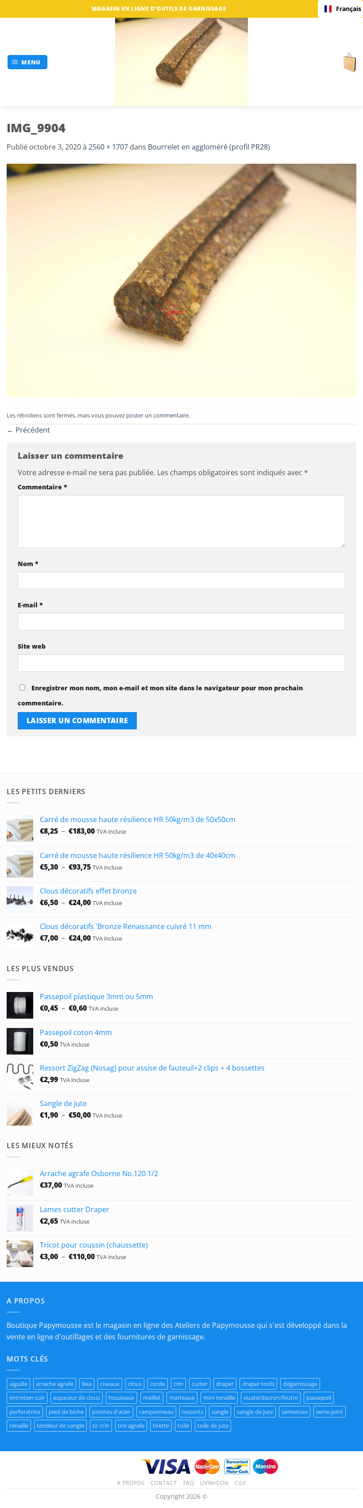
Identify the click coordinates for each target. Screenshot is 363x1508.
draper (225, 1384)
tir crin (101, 1425)
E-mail (30, 605)
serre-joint (329, 1412)
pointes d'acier (111, 1412)
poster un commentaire (157, 415)
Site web (32, 646)
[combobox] (340, 9)
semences (295, 1412)
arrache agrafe (54, 1384)
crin (178, 1384)
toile (183, 1425)
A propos (130, 1483)
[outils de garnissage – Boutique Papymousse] (181, 62)
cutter (200, 1384)
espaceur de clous (76, 1398)
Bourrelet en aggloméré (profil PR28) (209, 147)
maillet (152, 1398)
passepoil (318, 1398)
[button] (28, 62)
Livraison (214, 1483)
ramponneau (156, 1412)
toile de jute (212, 1425)
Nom (28, 563)
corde (157, 1384)
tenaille (18, 1425)
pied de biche (66, 1412)
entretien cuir (27, 1398)
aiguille (18, 1384)
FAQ (188, 1483)
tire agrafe (131, 1425)
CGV (240, 1483)
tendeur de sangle (60, 1425)
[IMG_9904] (181, 279)
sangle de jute (255, 1412)
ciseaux (110, 1384)
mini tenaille (219, 1398)
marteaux (182, 1398)
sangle (220, 1412)
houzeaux (121, 1398)
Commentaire (42, 487)
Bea (87, 1384)
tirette (161, 1425)
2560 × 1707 (108, 147)
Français (346, 8)
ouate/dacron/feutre (270, 1398)
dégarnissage (300, 1384)
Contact (164, 1483)
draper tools (258, 1384)
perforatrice (24, 1412)
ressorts (192, 1412)
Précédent (28, 430)
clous (135, 1384)
